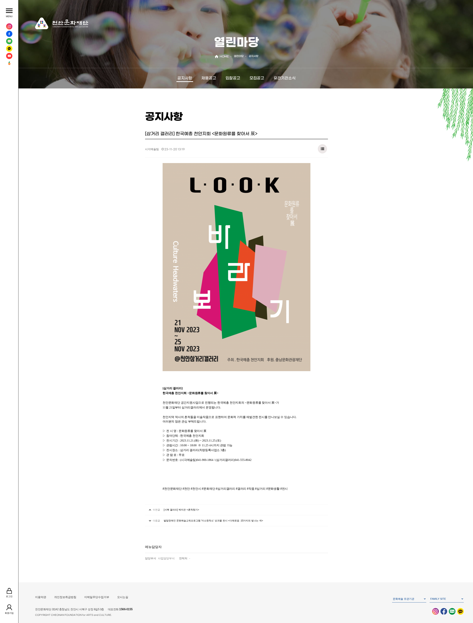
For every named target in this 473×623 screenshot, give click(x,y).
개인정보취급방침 (65, 597)
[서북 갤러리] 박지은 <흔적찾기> (181, 509)
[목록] (322, 148)
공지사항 (184, 78)
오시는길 (122, 597)
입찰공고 (233, 78)
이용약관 (40, 597)
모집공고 (257, 78)
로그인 (9, 596)
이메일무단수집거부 (96, 597)
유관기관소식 (285, 78)
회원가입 (9, 613)
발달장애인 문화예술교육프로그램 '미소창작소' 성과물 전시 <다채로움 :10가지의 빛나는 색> (213, 520)
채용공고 (208, 78)
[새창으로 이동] (9, 26)
